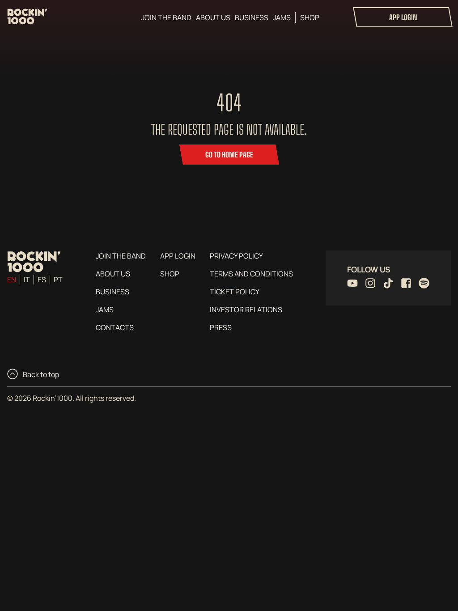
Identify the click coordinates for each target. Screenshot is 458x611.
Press (221, 327)
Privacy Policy (236, 256)
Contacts (115, 327)
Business (251, 17)
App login (403, 17)
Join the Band (166, 17)
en (11, 279)
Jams (282, 17)
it (27, 279)
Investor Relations (246, 309)
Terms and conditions (251, 274)
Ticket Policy (234, 292)
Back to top (40, 374)
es (42, 279)
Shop (309, 17)
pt (58, 279)
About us (213, 17)
